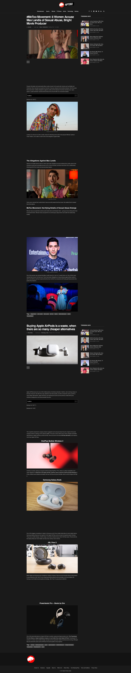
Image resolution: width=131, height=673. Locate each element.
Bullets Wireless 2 (60, 644)
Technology (70, 11)
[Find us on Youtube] (96, 11)
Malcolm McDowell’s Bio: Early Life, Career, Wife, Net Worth (96, 44)
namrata (29, 27)
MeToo (56, 314)
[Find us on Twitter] (91, 11)
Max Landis (46, 314)
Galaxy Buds (29, 646)
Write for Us (59, 667)
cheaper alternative (69, 644)
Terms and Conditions (85, 667)
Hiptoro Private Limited (67, 670)
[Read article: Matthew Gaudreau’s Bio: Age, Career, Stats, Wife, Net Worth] (85, 31)
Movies (53, 11)
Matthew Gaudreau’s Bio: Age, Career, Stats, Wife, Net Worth (96, 29)
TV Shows (59, 11)
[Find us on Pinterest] (98, 11)
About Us (54, 667)
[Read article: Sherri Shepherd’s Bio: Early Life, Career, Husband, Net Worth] (85, 61)
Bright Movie (33, 314)
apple (46, 644)
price (43, 646)
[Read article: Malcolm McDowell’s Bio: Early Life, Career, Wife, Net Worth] (85, 46)
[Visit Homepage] (65, 4)
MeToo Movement (62, 314)
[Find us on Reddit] (93, 11)
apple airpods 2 (52, 644)
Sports (47, 11)
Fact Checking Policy (75, 667)
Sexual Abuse (30, 316)
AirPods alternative (39, 644)
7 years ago (36, 27)
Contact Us (36, 667)
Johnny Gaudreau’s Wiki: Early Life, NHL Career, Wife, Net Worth (96, 23)
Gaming (76, 11)
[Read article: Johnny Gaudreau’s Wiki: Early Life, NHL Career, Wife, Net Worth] (85, 23)
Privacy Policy (94, 667)
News (41, 27)
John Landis (40, 314)
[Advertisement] (52, 74)
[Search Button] (103, 11)
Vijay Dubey (30, 332)
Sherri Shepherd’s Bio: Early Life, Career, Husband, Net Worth (97, 60)
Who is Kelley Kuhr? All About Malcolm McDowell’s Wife (96, 37)
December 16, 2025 (95, 25)
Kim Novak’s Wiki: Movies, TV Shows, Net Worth (96, 52)
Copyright (48, 667)
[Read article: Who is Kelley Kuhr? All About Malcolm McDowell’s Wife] (85, 39)
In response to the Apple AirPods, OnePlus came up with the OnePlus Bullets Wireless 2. (56, 472)
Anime (64, 11)
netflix (69, 314)
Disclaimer (42, 667)
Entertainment (40, 11)
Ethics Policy (66, 667)
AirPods (32, 644)
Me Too (51, 314)
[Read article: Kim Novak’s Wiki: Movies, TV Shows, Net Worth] (85, 54)
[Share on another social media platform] (28, 62)
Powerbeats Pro (37, 646)
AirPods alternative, (66, 435)
